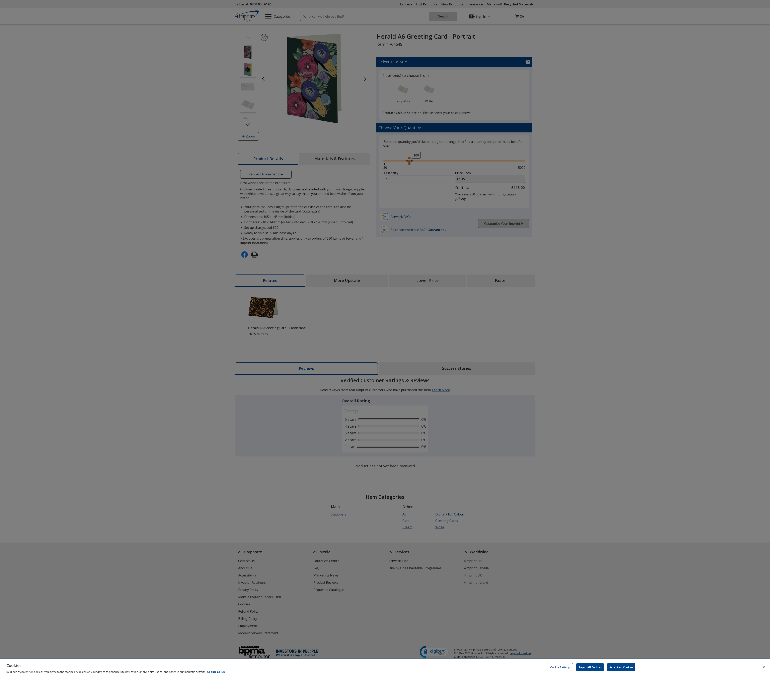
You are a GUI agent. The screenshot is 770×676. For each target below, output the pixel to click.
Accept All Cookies (621, 667)
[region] (385, 667)
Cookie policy (216, 672)
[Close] (763, 667)
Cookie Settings (560, 667)
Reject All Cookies (590, 667)
